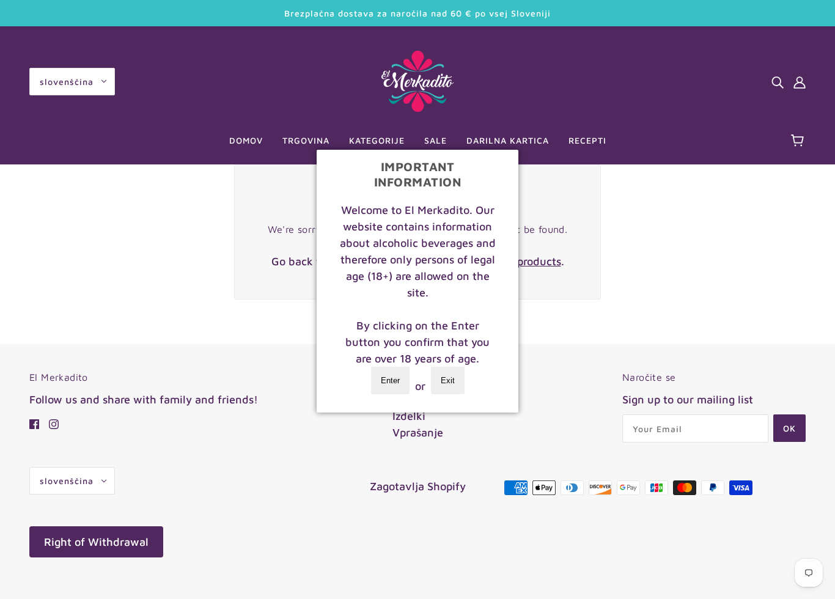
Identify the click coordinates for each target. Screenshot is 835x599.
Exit (448, 380)
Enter (390, 380)
